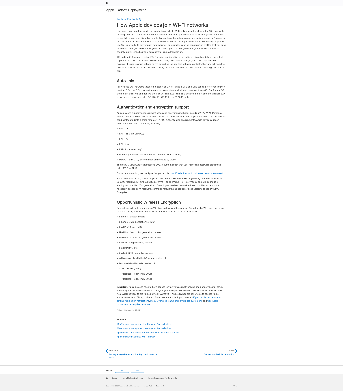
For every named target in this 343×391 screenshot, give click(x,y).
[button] (129, 19)
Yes (122, 371)
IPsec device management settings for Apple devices (144, 328)
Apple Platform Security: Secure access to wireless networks (148, 332)
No (137, 371)
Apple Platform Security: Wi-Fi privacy (136, 336)
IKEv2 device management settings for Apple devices (144, 324)
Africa (235, 386)
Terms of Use (160, 386)
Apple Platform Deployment (126, 10)
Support (115, 378)
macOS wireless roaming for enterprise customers (176, 300)
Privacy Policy (148, 386)
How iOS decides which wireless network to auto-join (197, 173)
